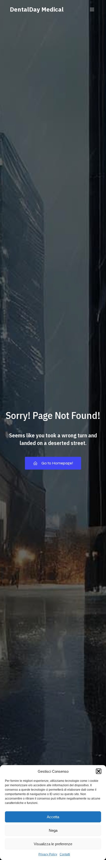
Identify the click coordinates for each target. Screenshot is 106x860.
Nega (53, 830)
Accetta (53, 817)
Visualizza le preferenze (53, 844)
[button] (98, 771)
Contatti (65, 854)
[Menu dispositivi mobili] (92, 9)
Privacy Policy (47, 854)
